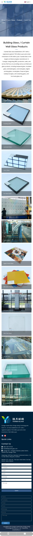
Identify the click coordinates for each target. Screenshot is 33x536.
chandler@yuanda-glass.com (10, 448)
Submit (16, 490)
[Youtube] (5, 436)
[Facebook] (2, 436)
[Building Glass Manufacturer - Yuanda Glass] (13, 419)
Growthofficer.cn (16, 530)
